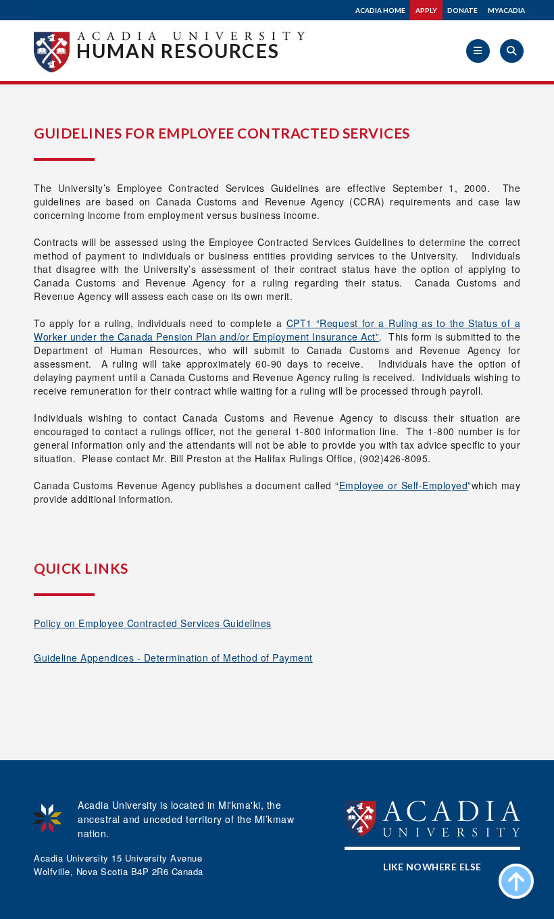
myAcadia (506, 10)
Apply (426, 10)
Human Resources (178, 50)
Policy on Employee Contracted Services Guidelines (153, 623)
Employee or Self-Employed (403, 485)
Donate (462, 10)
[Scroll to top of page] (516, 881)
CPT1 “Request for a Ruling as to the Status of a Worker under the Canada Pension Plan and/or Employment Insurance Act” (277, 329)
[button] (478, 51)
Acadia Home (380, 10)
